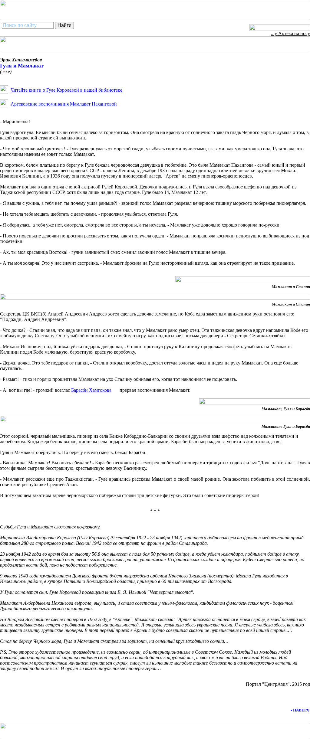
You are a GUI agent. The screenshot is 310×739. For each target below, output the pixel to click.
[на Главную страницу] (279, 29)
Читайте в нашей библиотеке (66, 90)
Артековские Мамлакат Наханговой (64, 103)
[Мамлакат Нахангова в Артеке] (4, 105)
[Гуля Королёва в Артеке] (4, 91)
